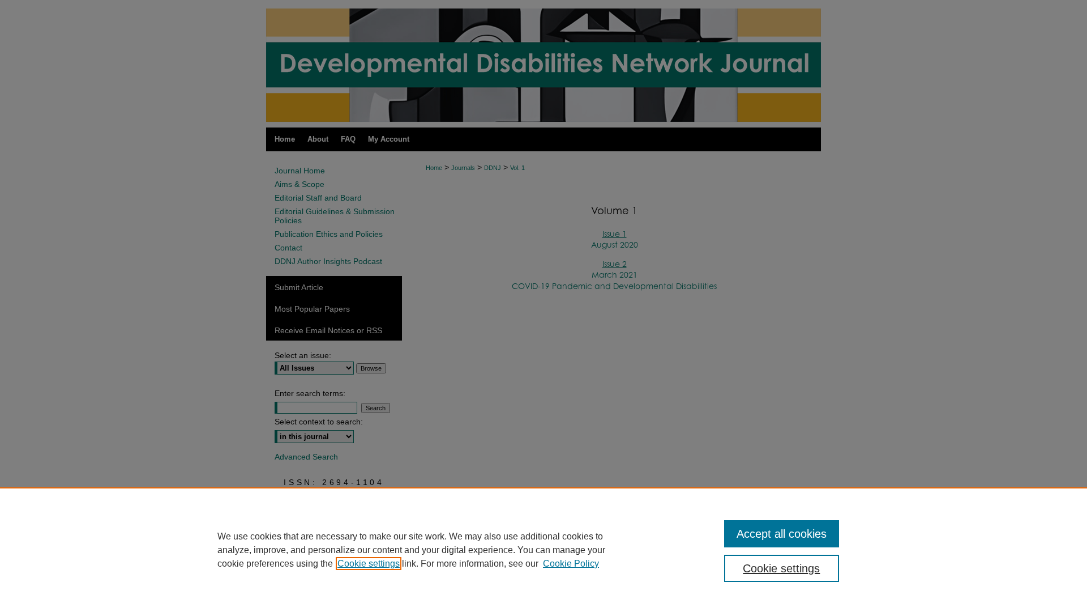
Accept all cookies (782, 534)
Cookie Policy (571, 563)
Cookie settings (368, 563)
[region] (543, 549)
